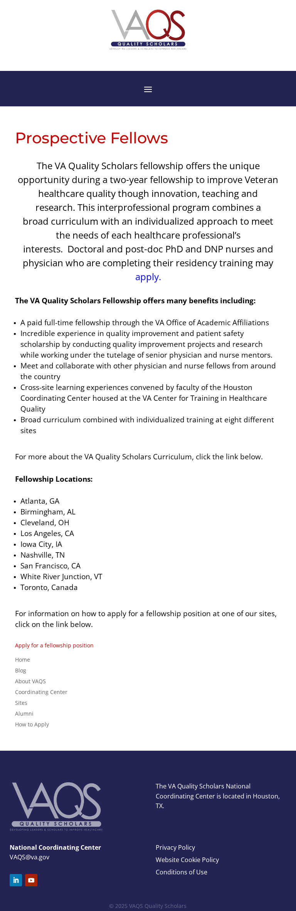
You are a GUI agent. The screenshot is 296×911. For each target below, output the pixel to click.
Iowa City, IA (41, 544)
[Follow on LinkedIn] (16, 880)
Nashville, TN (42, 555)
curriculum (74, 221)
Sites (21, 702)
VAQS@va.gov (29, 857)
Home (22, 659)
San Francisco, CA (50, 565)
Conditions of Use (181, 872)
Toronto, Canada (49, 587)
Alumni (24, 713)
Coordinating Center (41, 692)
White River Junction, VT (61, 576)
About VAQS (30, 681)
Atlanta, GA (39, 501)
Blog (20, 670)
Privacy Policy (175, 847)
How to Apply (32, 724)
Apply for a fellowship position (54, 645)
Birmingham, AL (48, 511)
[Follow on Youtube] (31, 880)
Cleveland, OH (44, 522)
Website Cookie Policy (187, 860)
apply (147, 276)
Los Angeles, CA (47, 533)
